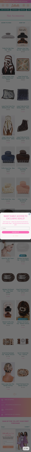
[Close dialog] (29, 214)
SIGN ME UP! (15, 232)
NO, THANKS (15, 235)
